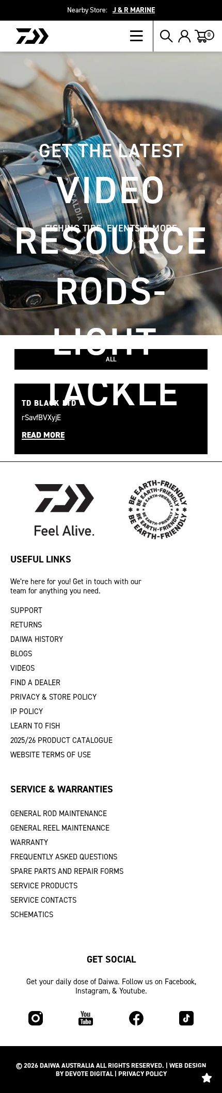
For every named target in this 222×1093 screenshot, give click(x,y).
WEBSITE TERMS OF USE (50, 755)
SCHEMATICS (31, 914)
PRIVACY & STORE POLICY (53, 697)
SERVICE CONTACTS (43, 900)
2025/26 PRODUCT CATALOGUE (61, 740)
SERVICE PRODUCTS (43, 886)
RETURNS (26, 625)
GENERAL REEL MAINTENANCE (59, 828)
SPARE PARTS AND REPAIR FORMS (66, 871)
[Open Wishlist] (206, 1077)
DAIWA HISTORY (36, 639)
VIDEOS (22, 668)
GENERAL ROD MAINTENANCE (58, 813)
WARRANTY (29, 842)
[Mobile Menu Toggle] (141, 36)
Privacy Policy (142, 1073)
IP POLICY (26, 711)
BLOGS (21, 654)
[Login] (184, 36)
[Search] (166, 36)
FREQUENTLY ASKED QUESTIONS (63, 857)
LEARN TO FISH (35, 726)
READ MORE (43, 435)
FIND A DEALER (35, 682)
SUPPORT (26, 610)
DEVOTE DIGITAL (89, 1073)
